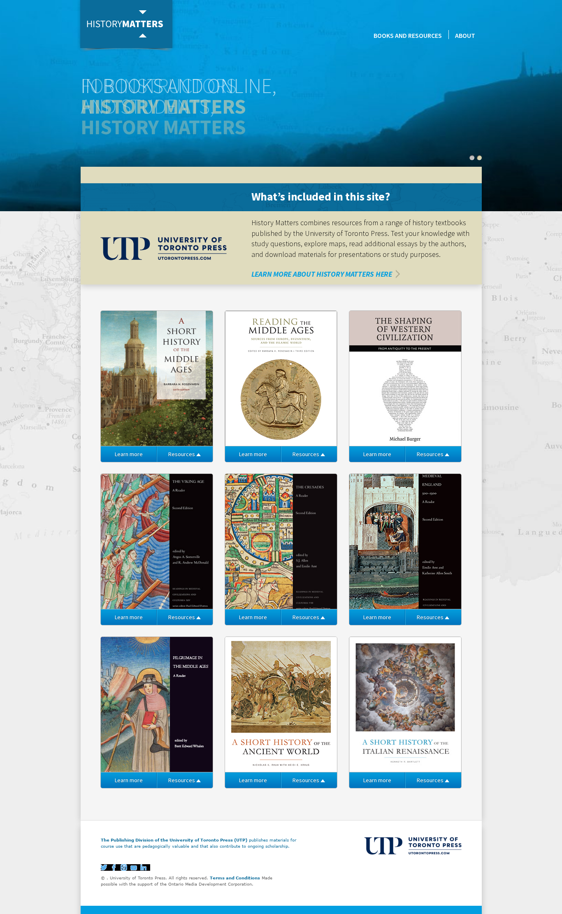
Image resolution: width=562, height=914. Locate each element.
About (465, 35)
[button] (471, 157)
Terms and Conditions (235, 877)
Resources (181, 454)
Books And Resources (408, 35)
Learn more (129, 454)
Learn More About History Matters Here (321, 274)
